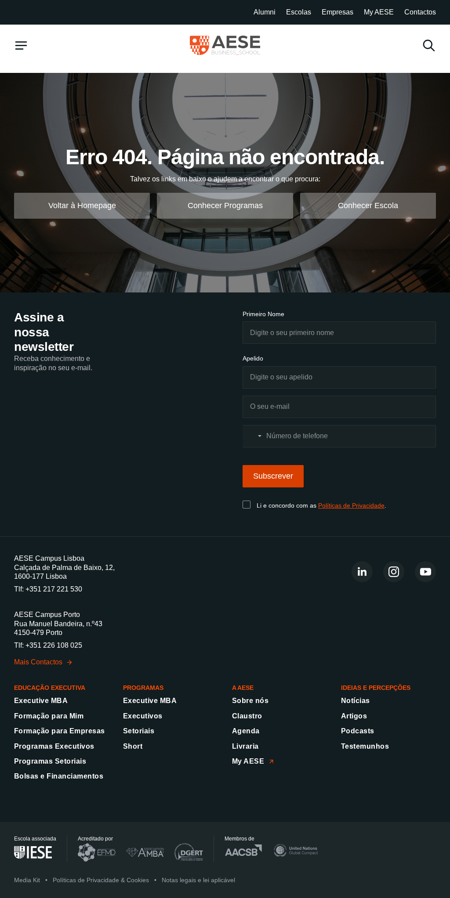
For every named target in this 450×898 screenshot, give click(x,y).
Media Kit (27, 880)
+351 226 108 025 (53, 645)
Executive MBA (41, 700)
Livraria (245, 746)
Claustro (247, 716)
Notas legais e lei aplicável (198, 880)
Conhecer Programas (225, 205)
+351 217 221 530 (53, 589)
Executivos (143, 716)
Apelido (253, 358)
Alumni (265, 12)
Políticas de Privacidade (351, 505)
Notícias (355, 700)
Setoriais (138, 731)
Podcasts (357, 731)
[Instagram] (393, 571)
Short (132, 746)
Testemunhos (365, 746)
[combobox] (253, 436)
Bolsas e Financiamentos (58, 776)
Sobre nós (250, 700)
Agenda (246, 731)
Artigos (354, 716)
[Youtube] (425, 571)
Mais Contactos (38, 662)
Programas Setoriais (50, 761)
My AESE (379, 12)
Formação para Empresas (59, 731)
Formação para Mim (48, 716)
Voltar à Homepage (82, 205)
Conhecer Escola (368, 205)
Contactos (420, 12)
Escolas (298, 12)
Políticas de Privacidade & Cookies (101, 880)
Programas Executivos (54, 746)
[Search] (429, 45)
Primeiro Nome (263, 313)
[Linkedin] (362, 571)
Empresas (337, 12)
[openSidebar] (21, 45)
